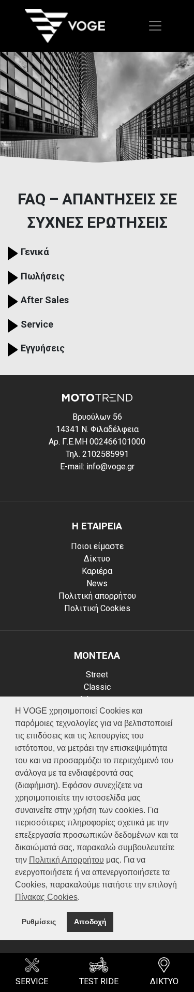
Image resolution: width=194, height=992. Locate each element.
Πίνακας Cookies (46, 897)
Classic (97, 687)
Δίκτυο (97, 559)
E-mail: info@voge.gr (97, 466)
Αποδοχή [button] (90, 921)
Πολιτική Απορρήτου (66, 859)
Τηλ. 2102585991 (97, 454)
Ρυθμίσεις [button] (39, 921)
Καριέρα (97, 571)
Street (97, 674)
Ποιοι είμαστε (97, 546)
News (97, 583)
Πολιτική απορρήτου (97, 596)
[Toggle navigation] (155, 26)
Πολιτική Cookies (97, 608)
